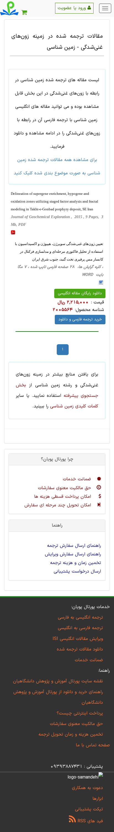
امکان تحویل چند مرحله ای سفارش (58, 505)
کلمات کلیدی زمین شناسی (74, 406)
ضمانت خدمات (78, 479)
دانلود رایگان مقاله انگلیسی (80, 293)
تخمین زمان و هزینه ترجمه (75, 563)
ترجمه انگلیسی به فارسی (80, 617)
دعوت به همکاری (87, 788)
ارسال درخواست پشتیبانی (77, 571)
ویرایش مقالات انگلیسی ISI (78, 639)
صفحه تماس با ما (93, 745)
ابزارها (97, 798)
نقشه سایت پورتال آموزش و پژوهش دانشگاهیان (58, 681)
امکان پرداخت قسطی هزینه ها (63, 496)
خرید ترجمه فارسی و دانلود (80, 319)
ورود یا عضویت (72, 8)
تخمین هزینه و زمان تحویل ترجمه (70, 734)
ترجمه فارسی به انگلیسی (80, 628)
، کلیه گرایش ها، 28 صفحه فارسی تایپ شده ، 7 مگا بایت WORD (60, 271)
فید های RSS (89, 821)
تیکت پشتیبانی (89, 809)
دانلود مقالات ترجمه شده (80, 649)
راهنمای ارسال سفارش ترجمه (74, 545)
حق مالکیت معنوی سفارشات (65, 488)
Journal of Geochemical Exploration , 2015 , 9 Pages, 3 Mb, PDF (57, 221)
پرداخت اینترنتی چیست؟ (80, 713)
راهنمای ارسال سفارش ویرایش (73, 554)
